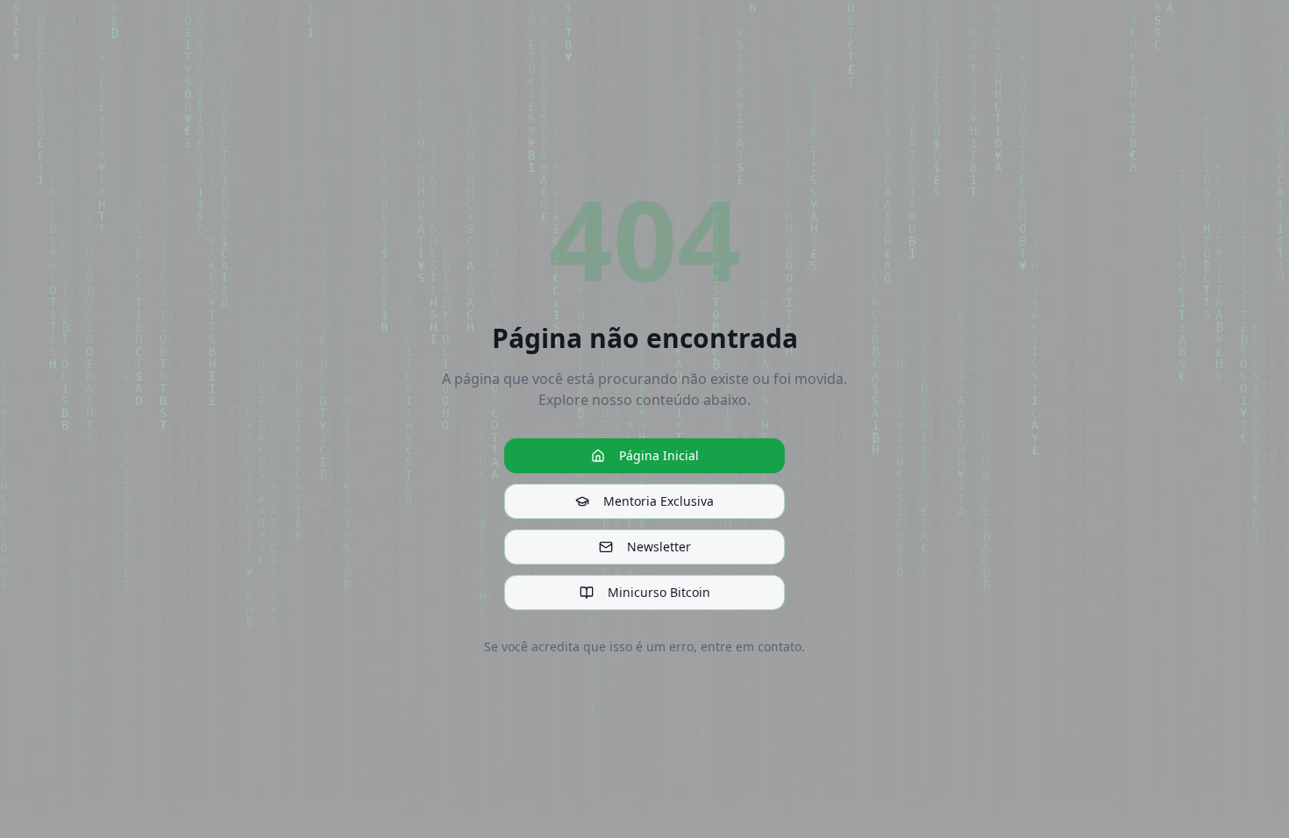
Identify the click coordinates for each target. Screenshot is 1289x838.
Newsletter (659, 546)
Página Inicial (659, 455)
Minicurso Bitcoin (659, 592)
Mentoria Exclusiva (658, 501)
